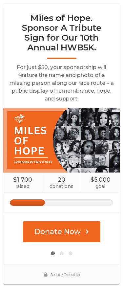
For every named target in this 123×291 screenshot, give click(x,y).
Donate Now (57, 231)
